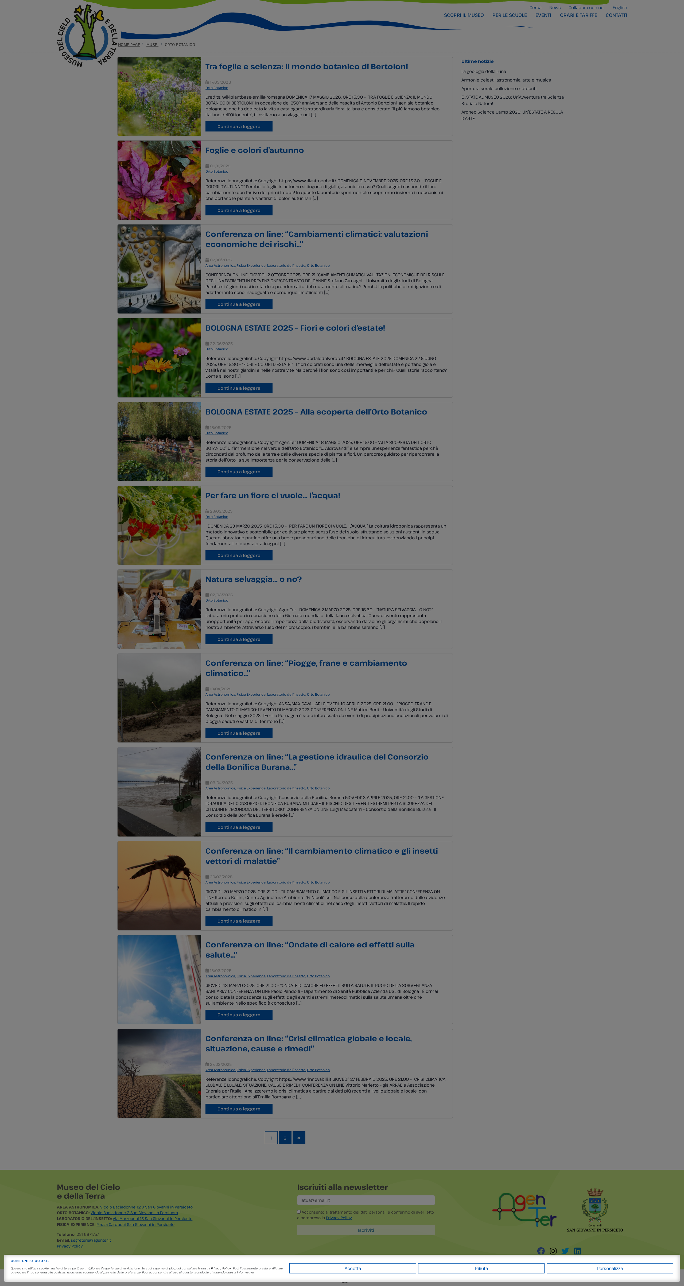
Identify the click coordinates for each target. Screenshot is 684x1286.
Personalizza (610, 1268)
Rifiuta (481, 1268)
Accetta (353, 1268)
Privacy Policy (221, 1268)
